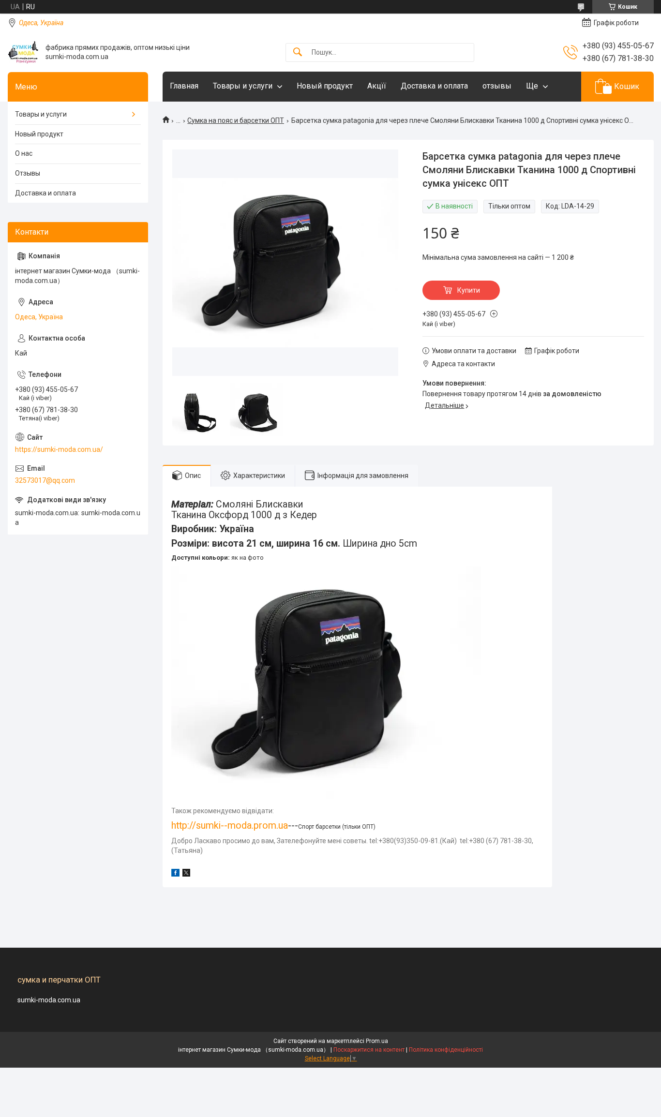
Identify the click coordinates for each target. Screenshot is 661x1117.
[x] (186, 874)
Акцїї (376, 85)
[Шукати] (297, 52)
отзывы (496, 85)
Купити (468, 290)
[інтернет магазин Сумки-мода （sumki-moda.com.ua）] (23, 52)
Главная (184, 85)
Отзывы (27, 173)
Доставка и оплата (434, 85)
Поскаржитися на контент (369, 1049)
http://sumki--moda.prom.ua (229, 825)
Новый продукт (325, 85)
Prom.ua (377, 1041)
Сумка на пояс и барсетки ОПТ (235, 120)
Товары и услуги (242, 85)
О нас (23, 153)
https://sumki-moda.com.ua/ (59, 449)
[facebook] (175, 874)
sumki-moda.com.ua (48, 1000)
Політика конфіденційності (446, 1049)
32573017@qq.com (45, 480)
